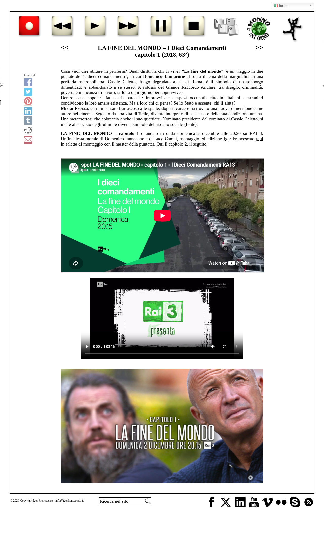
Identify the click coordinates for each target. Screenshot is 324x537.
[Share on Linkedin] (28, 111)
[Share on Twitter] (28, 92)
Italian (283, 6)
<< (65, 47)
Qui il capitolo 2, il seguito (181, 144)
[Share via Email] (28, 140)
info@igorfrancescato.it (69, 500)
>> (259, 47)
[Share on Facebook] (28, 82)
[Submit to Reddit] (28, 130)
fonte (190, 124)
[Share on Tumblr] (28, 120)
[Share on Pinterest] (28, 101)
